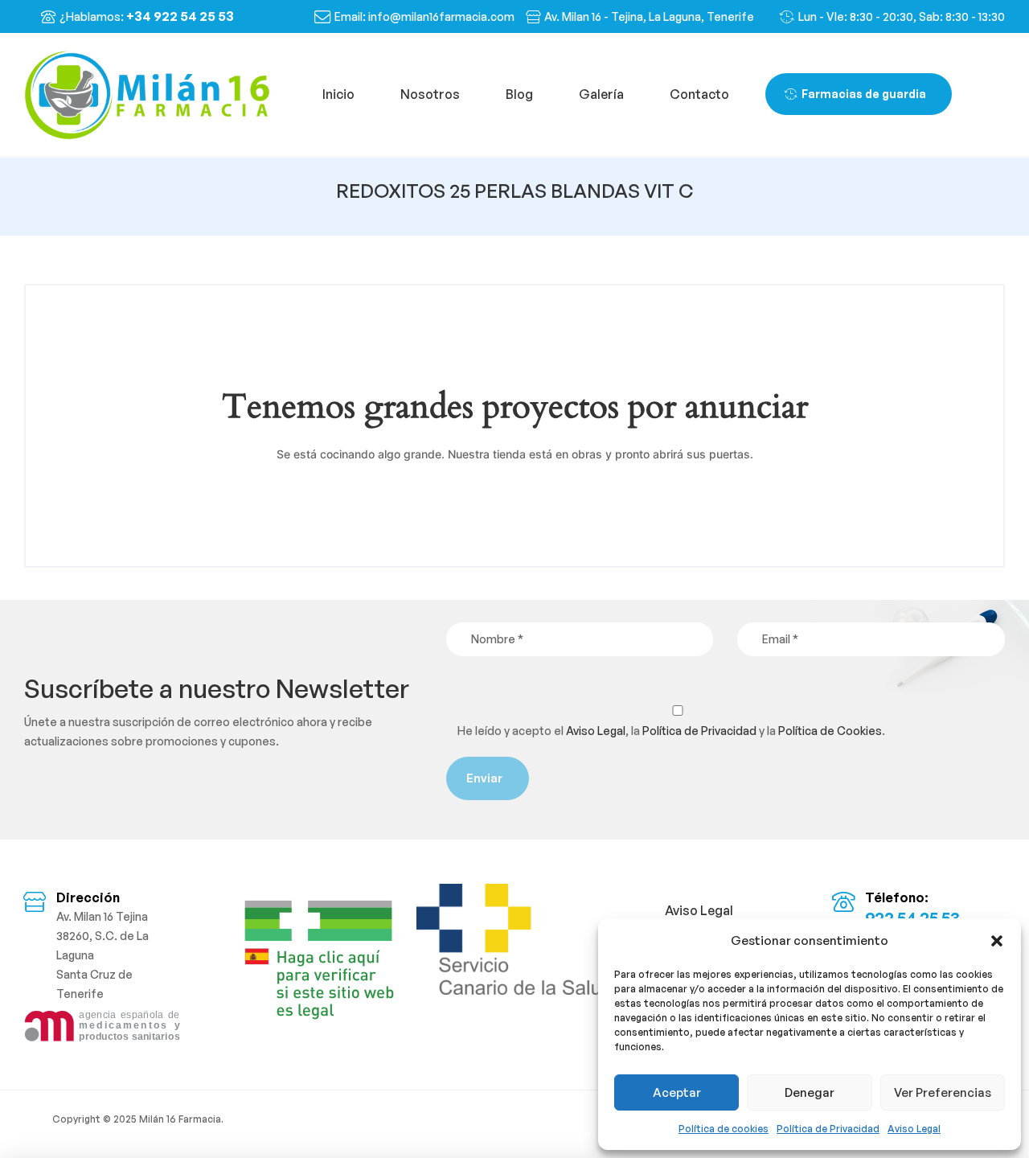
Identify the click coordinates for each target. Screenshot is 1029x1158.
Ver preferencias (942, 1092)
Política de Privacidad (828, 1129)
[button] (997, 941)
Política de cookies (723, 1129)
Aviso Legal (914, 1129)
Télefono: (897, 897)
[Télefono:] (843, 902)
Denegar (809, 1092)
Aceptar (677, 1092)
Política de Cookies (830, 730)
